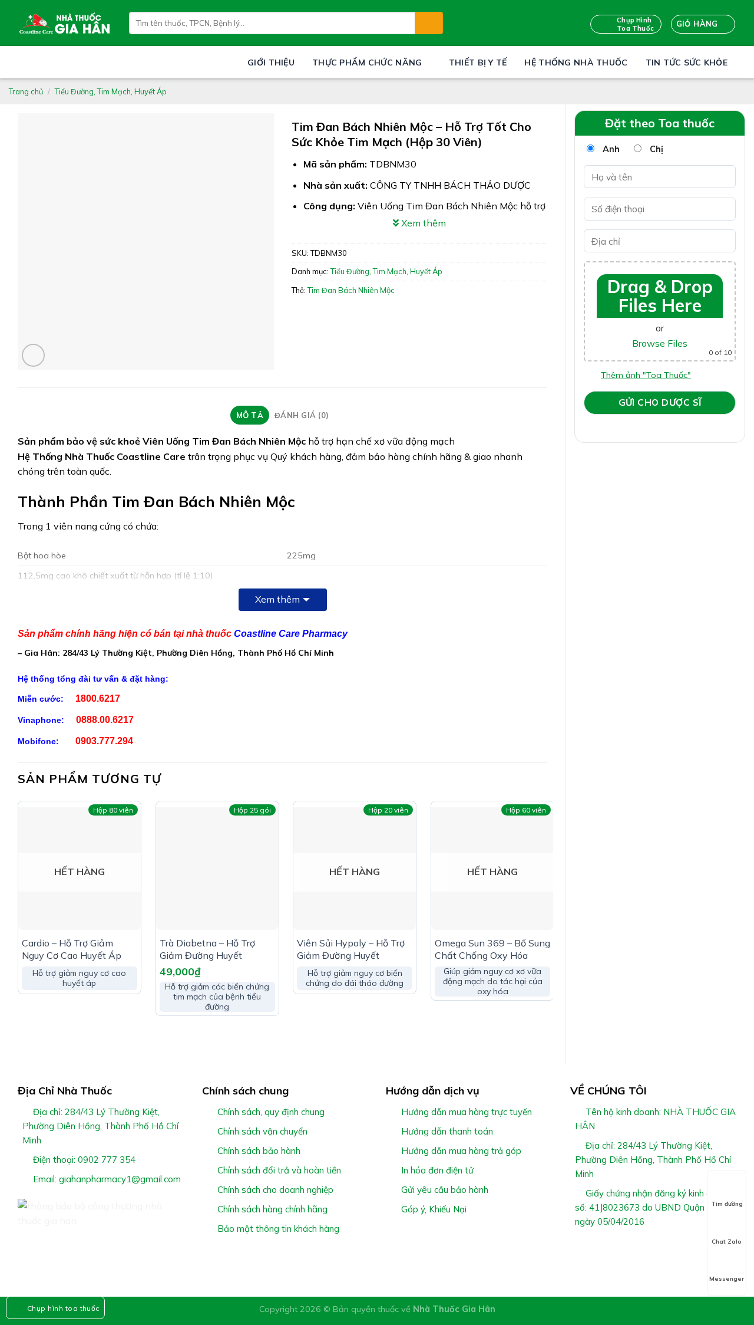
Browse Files (659, 343)
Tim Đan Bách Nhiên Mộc (351, 290)
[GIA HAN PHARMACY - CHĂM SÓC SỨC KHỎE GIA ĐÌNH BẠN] (64, 23)
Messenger (726, 1279)
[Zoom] (33, 355)
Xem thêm (277, 599)
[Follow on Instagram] (591, 1249)
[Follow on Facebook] (577, 1249)
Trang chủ (26, 91)
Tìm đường (727, 1204)
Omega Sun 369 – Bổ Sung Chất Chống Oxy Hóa (492, 949)
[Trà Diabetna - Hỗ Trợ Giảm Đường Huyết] (217, 868)
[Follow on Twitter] (606, 1249)
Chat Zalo (727, 1241)
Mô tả (249, 415)
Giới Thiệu (271, 62)
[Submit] (428, 23)
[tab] (249, 415)
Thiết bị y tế (478, 62)
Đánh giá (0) (302, 415)
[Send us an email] (620, 1249)
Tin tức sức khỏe (686, 62)
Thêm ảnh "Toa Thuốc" (646, 375)
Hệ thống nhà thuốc (575, 62)
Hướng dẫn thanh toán (447, 1131)
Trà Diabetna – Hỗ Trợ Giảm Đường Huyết (207, 949)
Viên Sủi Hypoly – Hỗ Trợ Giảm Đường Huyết (351, 949)
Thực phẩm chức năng (367, 62)
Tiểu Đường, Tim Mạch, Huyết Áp (111, 91)
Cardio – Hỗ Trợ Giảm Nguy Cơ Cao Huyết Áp (71, 949)
